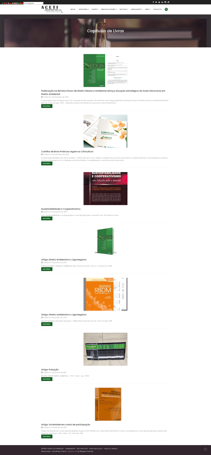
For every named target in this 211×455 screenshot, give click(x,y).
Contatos (157, 9)
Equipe (94, 9)
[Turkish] (22, 3)
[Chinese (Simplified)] (5, 3)
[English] (7, 3)
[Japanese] (14, 3)
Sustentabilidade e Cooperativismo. (61, 208)
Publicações (136, 9)
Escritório (83, 9)
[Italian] (13, 3)
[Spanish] (20, 3)
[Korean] (16, 3)
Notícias (123, 9)
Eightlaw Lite (72, 451)
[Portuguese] (18, 3)
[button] (205, 449)
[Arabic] (3, 3)
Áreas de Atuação (108, 9)
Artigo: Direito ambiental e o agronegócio (63, 314)
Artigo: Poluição (50, 369)
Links (147, 9)
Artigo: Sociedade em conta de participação (65, 424)
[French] (9, 3)
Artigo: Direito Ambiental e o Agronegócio (63, 259)
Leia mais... (47, 106)
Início (73, 9)
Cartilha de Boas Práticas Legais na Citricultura (67, 151)
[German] (11, 3)
